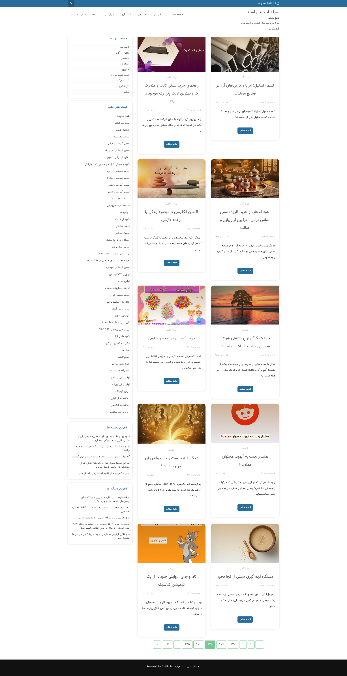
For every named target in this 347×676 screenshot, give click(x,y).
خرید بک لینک (122, 123)
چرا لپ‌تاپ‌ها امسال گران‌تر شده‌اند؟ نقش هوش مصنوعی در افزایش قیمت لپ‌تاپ (105, 465)
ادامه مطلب (171, 144)
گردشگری (126, 15)
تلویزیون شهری (122, 316)
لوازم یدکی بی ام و (120, 378)
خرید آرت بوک (122, 219)
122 (233, 644)
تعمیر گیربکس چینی (119, 192)
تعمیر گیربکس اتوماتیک (117, 268)
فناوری (157, 15)
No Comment (268, 102)
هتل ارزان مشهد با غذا (118, 302)
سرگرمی (109, 15)
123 (221, 644)
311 (167, 644)
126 (187, 644)
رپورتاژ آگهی (171, 77)
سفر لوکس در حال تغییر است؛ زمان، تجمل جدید (104, 473)
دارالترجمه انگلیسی (120, 405)
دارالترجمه (125, 213)
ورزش (126, 92)
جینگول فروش (122, 130)
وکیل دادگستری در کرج (118, 343)
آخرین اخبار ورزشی (120, 412)
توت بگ (125, 350)
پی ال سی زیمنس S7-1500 (114, 330)
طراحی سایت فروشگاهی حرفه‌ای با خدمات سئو (100, 536)
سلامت (125, 64)
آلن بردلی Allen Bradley (116, 323)
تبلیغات (94, 15)
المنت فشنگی (123, 226)
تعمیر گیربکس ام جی (118, 171)
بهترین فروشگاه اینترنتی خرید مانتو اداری (100, 518)
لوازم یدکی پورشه (121, 385)
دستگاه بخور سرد (121, 199)
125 (198, 644)
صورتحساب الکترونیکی (118, 206)
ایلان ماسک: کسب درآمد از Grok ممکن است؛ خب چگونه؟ (103, 449)
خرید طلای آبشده (121, 336)
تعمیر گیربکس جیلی (119, 144)
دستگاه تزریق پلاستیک (118, 240)
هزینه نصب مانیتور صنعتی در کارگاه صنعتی (107, 261)
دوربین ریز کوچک (121, 247)
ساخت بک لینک (121, 137)
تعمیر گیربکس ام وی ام (117, 151)
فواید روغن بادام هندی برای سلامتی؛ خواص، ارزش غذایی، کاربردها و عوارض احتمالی (104, 438)
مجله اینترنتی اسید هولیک (263, 15)
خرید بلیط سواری (121, 364)
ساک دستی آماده (121, 309)
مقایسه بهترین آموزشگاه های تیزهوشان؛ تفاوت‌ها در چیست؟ (105, 499)
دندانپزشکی (124, 357)
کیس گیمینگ (122, 392)
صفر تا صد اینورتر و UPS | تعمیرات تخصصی (99, 510)
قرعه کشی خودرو (120, 75)
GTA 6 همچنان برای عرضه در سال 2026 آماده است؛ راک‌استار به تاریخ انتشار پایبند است (101, 526)
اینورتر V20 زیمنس (119, 275)
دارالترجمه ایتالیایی (120, 398)
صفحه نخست (176, 15)
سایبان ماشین (122, 233)
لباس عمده (124, 281)
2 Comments (195, 110)
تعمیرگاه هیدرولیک (120, 371)
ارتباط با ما (77, 15)
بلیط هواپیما (123, 116)
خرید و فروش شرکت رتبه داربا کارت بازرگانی (107, 164)
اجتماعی (142, 15)
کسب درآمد (123, 81)
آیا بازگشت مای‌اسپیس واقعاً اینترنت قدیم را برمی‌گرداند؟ (101, 457)
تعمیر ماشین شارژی (119, 295)
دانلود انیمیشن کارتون (118, 158)
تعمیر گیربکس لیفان (119, 185)
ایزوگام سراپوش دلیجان (117, 288)
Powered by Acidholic (160, 667)
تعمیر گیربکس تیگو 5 (118, 178)
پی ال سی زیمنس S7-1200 (114, 254)
